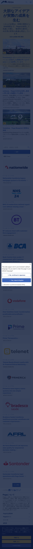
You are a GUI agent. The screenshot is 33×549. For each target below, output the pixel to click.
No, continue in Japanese (17, 275)
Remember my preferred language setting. (14, 284)
